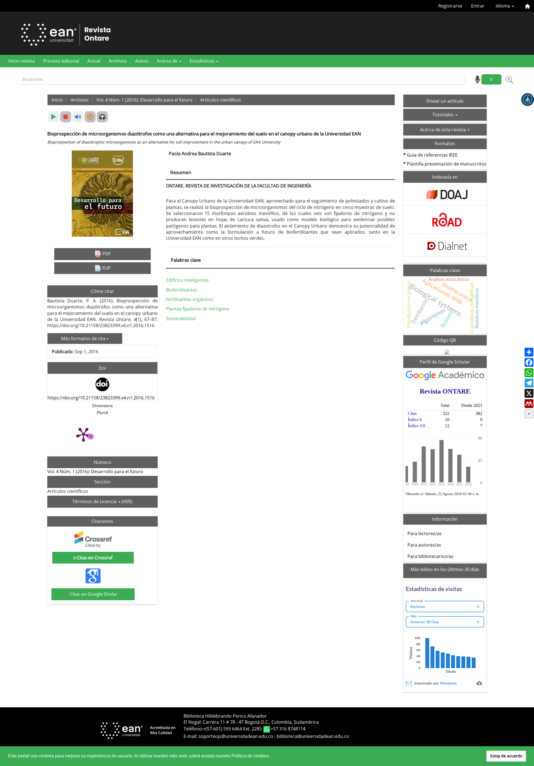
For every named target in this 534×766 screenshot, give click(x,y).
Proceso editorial (61, 61)
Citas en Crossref (92, 558)
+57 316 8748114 (288, 729)
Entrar (477, 6)
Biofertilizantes (181, 290)
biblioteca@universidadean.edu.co (313, 736)
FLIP (106, 268)
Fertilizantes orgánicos (189, 299)
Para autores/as (424, 545)
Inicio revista (21, 61)
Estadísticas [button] (203, 61)
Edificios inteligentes (187, 280)
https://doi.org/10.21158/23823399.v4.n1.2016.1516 (101, 398)
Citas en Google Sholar (93, 594)
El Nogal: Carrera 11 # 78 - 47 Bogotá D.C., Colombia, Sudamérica (251, 722)
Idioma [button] (503, 6)
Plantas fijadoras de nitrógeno (197, 309)
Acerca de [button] (168, 61)
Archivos (118, 61)
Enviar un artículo (445, 101)
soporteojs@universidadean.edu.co (236, 736)
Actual (93, 61)
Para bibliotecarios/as (430, 556)
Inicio (57, 100)
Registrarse (450, 6)
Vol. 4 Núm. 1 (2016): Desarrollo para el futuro (144, 100)
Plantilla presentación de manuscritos (446, 164)
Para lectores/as (424, 533)
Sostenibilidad (181, 318)
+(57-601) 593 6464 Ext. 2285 (233, 729)
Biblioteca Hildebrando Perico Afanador (225, 716)
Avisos (142, 61)
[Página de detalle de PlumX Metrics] (83, 434)
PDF (106, 254)
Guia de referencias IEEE (432, 155)
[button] (527, 99)
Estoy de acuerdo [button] (506, 755)
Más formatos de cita (84, 338)
